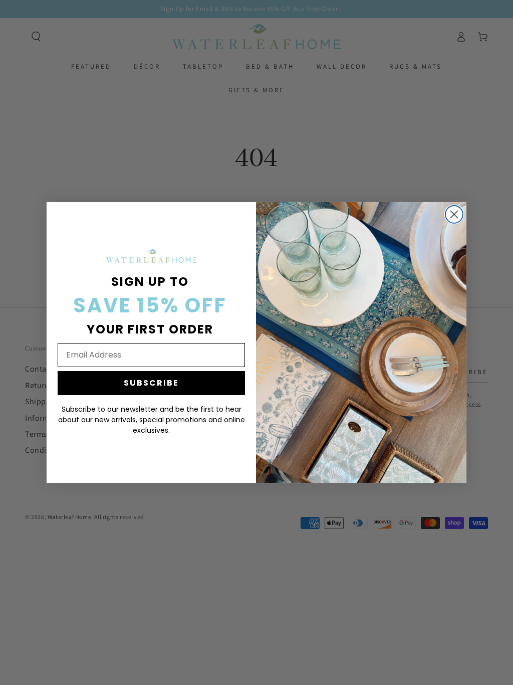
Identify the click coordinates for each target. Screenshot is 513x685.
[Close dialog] (454, 214)
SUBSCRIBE (151, 383)
